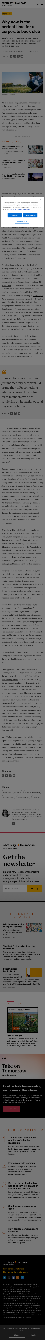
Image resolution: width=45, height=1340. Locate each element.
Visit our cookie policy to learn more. (20, 209)
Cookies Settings (22, 221)
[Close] (41, 199)
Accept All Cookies (30, 215)
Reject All (15, 215)
